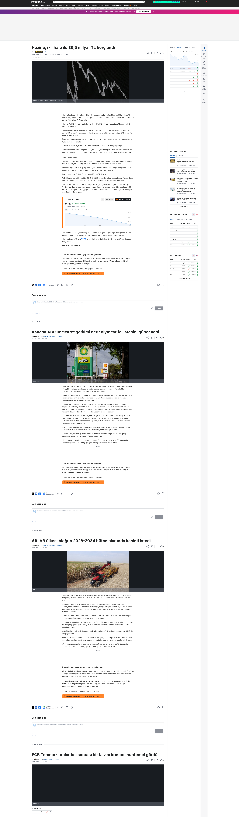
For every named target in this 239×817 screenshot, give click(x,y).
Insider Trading (127, 8)
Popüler (44, 8)
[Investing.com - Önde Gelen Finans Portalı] (38, 2)
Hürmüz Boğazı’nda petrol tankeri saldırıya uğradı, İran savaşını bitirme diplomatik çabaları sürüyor (187, 163)
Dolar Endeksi (174, 59)
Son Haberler (35, 8)
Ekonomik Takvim (104, 5)
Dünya (89, 8)
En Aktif (172, 192)
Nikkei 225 (173, 53)
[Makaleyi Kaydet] (152, 26)
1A (72, 182)
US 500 (172, 50)
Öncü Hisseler (175, 229)
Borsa (65, 8)
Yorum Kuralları (36, 286)
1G (66, 182)
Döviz (56, 8)
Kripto (98, 8)
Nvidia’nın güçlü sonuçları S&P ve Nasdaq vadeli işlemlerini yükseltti (186, 143)
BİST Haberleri (136, 8)
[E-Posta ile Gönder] (67, 258)
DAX (171, 44)
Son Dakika (51, 8)
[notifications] (203, 2)
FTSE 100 (173, 56)
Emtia (61, 8)
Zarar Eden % (189, 192)
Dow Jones (173, 47)
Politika (104, 8)
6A (75, 182)
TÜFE (83, 212)
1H (69, 182)
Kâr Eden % (180, 192)
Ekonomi (84, 8)
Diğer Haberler (184, 179)
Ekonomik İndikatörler (74, 8)
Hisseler (193, 20)
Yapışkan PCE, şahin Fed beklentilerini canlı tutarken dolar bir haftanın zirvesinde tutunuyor (187, 153)
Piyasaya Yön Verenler (178, 187)
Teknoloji (109, 8)
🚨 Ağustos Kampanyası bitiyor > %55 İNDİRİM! (166, 2)
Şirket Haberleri (117, 8)
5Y (81, 182)
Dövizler (172, 20)
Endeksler (180, 20)
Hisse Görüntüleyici (116, 5)
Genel (94, 8)
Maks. (85, 182)
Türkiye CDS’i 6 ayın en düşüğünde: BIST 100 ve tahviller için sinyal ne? (186, 172)
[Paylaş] (147, 26)
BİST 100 (172, 41)
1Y (78, 182)
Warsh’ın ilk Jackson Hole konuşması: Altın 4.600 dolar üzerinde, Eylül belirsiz (187, 134)
